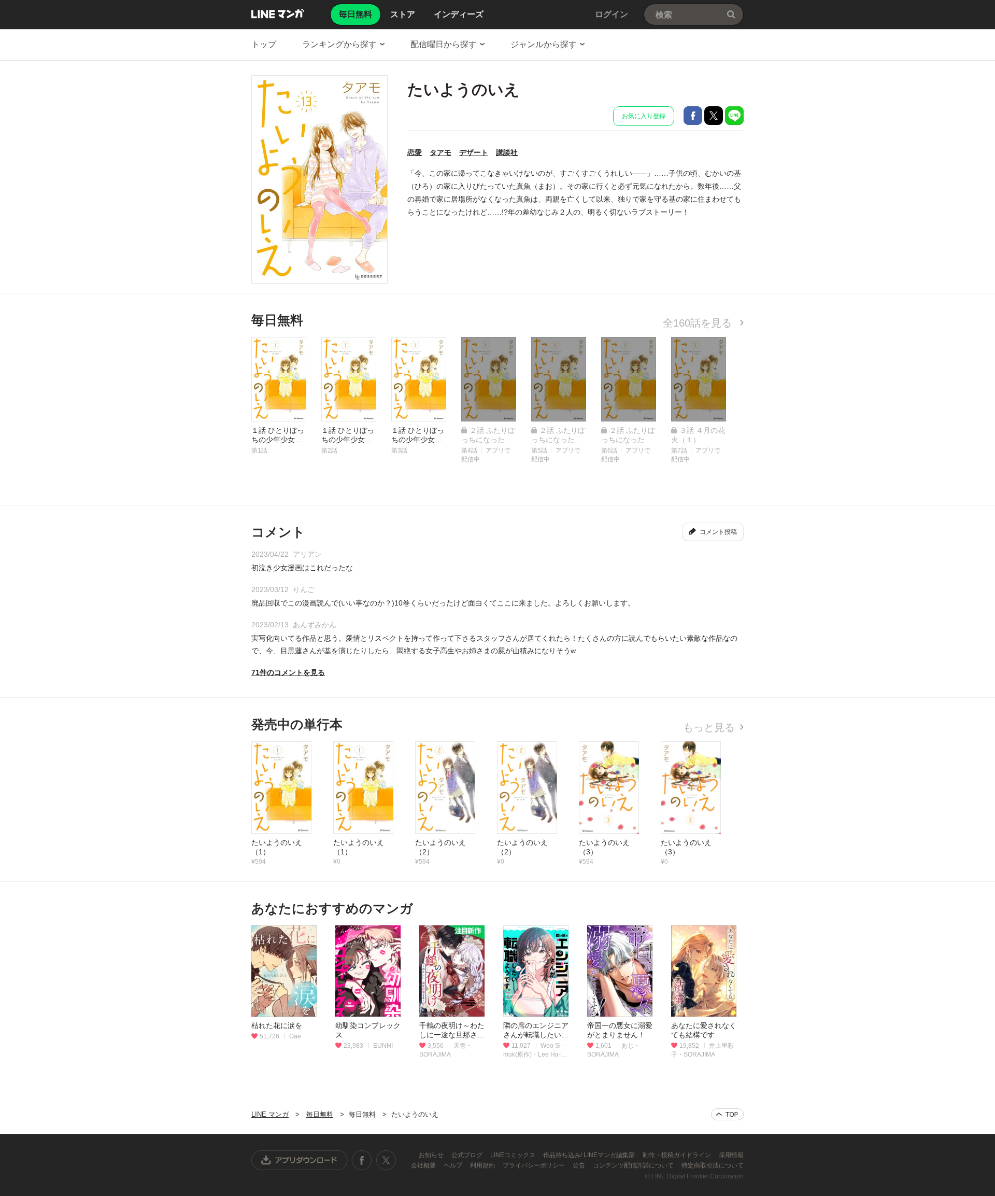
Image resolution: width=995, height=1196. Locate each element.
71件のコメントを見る (288, 672)
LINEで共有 (734, 115)
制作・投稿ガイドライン (678, 1155)
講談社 (507, 152)
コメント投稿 (718, 532)
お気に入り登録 (643, 116)
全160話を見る (699, 323)
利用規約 (483, 1165)
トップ (263, 44)
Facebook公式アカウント (361, 1160)
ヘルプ (454, 1165)
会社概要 (424, 1165)
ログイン (611, 14)
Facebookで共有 (693, 115)
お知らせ (432, 1155)
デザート (473, 152)
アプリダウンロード (299, 1160)
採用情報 (731, 1155)
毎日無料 (319, 1114)
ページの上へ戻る (727, 1114)
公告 (580, 1165)
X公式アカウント (386, 1160)
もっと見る (709, 727)
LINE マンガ (277, 13)
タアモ (440, 152)
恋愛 (414, 152)
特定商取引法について (712, 1165)
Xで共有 (713, 115)
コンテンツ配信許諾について (634, 1165)
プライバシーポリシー (534, 1165)
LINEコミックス (513, 1155)
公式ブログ (467, 1155)
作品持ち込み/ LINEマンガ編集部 (589, 1155)
